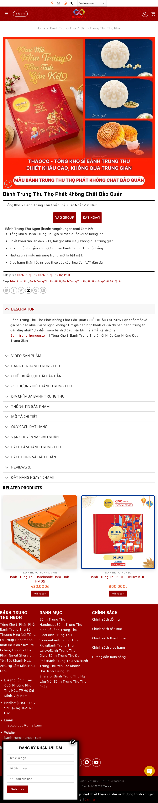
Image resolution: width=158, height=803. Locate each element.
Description (22, 309)
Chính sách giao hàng (108, 647)
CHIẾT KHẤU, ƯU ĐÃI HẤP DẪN (36, 376)
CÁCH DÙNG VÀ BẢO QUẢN (33, 457)
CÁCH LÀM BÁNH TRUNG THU (36, 447)
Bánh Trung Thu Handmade (52, 622)
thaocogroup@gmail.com (23, 725)
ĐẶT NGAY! (91, 217)
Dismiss (90, 799)
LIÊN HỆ (105, 781)
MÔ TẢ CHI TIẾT (24, 416)
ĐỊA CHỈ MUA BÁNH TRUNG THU (38, 396)
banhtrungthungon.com (22, 737)
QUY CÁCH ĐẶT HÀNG (29, 426)
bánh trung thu (19, 281)
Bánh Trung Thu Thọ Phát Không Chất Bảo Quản (92, 281)
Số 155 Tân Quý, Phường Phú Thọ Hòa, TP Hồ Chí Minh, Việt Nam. (19, 688)
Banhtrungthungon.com (29, 335)
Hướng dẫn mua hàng (109, 656)
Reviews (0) (22, 467)
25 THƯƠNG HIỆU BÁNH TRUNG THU (41, 386)
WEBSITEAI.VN (103, 786)
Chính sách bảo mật (107, 628)
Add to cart (40, 593)
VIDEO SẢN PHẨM (26, 356)
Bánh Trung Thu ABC (63, 660)
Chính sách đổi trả (106, 619)
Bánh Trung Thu (63, 28)
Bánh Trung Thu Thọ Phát (101, 28)
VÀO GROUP (64, 217)
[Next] (155, 549)
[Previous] (3, 549)
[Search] (145, 14)
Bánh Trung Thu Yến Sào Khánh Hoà (64, 666)
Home (40, 28)
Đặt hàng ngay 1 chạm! (32, 477)
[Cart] (153, 14)
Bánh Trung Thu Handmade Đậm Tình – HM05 (39, 579)
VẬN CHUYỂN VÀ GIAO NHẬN (35, 437)
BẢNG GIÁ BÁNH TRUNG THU (35, 366)
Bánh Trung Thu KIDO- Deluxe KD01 (118, 577)
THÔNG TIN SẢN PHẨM (30, 406)
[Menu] (6, 13)
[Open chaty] (149, 771)
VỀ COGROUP (117, 781)
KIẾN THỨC (93, 781)
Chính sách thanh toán (109, 638)
